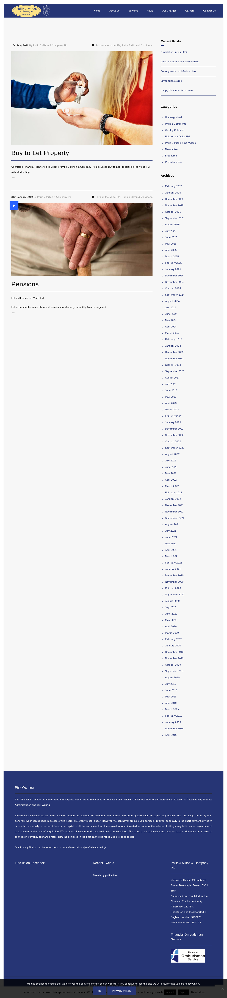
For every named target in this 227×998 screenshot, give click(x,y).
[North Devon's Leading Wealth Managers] (31, 10)
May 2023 (170, 396)
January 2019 (173, 722)
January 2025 (173, 269)
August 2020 (172, 600)
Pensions (25, 284)
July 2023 (170, 384)
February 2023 (173, 415)
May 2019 (170, 696)
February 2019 (173, 715)
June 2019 (171, 690)
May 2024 (170, 320)
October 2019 (173, 664)
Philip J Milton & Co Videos (137, 45)
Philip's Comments (175, 123)
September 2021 (174, 518)
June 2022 (171, 467)
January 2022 (173, 498)
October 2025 (173, 211)
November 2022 (174, 435)
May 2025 (170, 243)
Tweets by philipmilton (105, 875)
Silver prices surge (171, 80)
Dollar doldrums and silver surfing (180, 61)
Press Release (173, 162)
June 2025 (171, 237)
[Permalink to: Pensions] (14, 205)
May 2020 (170, 620)
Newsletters (172, 149)
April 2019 (171, 703)
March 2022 (172, 486)
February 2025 (173, 262)
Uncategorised (173, 117)
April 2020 (171, 626)
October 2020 (173, 588)
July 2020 (170, 607)
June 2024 (171, 313)
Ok (99, 990)
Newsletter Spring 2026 (174, 52)
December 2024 (174, 275)
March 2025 (172, 256)
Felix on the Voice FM (107, 45)
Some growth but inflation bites (178, 71)
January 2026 (173, 192)
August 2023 (172, 377)
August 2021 (172, 524)
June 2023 (171, 390)
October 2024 (173, 288)
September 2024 (174, 294)
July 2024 (170, 307)
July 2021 (170, 530)
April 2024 (171, 326)
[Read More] (82, 178)
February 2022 (173, 492)
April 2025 (171, 250)
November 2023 (174, 358)
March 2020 (172, 632)
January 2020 (173, 645)
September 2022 (174, 447)
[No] (222, 991)
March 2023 (172, 409)
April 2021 (171, 549)
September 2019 (174, 671)
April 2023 (171, 403)
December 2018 (174, 728)
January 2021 (173, 569)
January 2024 (173, 345)
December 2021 (174, 505)
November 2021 (174, 511)
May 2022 (170, 473)
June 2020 (171, 613)
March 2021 (172, 556)
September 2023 (174, 371)
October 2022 (173, 441)
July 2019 (170, 683)
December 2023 (174, 352)
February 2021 (173, 562)
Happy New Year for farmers (177, 90)
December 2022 (174, 428)
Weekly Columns (174, 130)
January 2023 (173, 422)
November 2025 (174, 205)
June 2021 (171, 537)
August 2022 (172, 454)
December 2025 (174, 199)
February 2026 (173, 186)
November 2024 (174, 282)
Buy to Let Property (40, 152)
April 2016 (171, 734)
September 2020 (174, 594)
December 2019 (174, 652)
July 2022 (170, 460)
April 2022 (171, 479)
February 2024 (173, 339)
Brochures (171, 155)
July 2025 (170, 230)
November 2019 (174, 658)
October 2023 (173, 364)
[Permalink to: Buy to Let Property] (15, 55)
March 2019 (172, 709)
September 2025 (174, 218)
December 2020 (174, 575)
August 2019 (172, 677)
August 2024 (172, 301)
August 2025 (172, 224)
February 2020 (173, 639)
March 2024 (172, 333)
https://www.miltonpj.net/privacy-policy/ (84, 847)
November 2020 (174, 581)
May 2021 (170, 543)
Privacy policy (121, 990)
